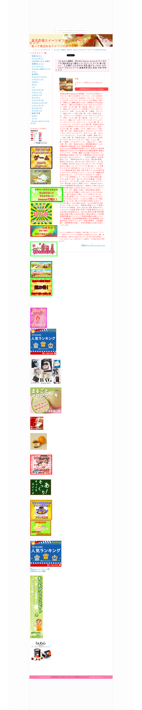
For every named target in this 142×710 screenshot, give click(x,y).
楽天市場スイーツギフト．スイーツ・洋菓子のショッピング (70, 41)
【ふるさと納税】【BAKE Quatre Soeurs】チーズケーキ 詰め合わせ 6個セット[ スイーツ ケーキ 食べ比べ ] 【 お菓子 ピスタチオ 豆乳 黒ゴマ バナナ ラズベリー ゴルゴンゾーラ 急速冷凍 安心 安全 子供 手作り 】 (82, 65)
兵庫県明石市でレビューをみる (92, 89)
